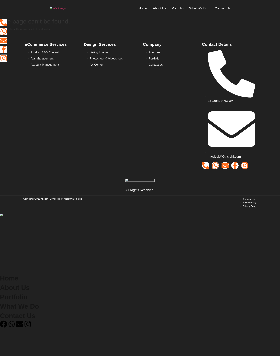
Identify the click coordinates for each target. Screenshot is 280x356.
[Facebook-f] (3, 49)
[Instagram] (3, 58)
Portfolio (177, 8)
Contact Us (222, 8)
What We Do (198, 8)
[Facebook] (3, 324)
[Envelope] (3, 40)
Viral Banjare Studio (72, 199)
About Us (159, 8)
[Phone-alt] (3, 22)
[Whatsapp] (3, 31)
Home (143, 8)
